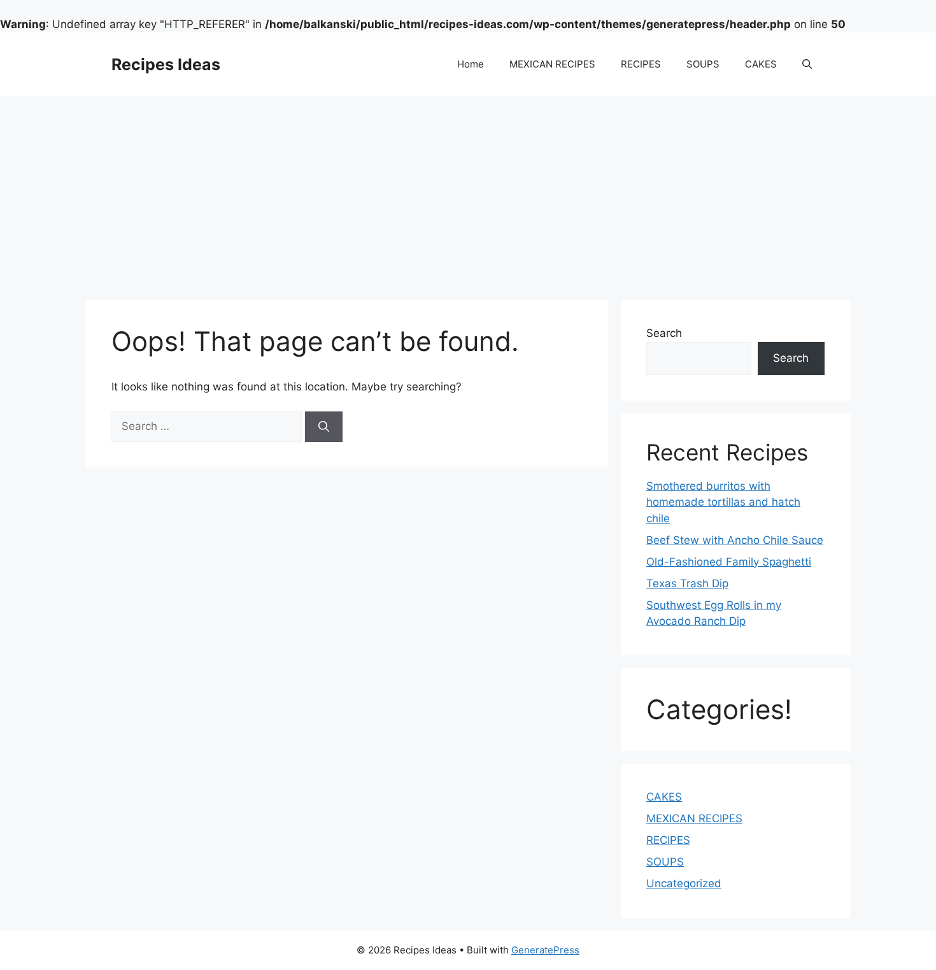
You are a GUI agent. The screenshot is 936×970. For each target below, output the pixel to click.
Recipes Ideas (165, 64)
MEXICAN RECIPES (552, 64)
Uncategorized (683, 883)
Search (664, 333)
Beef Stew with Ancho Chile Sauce (734, 540)
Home (470, 64)
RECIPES (641, 64)
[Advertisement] (468, 192)
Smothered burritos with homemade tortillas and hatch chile (723, 502)
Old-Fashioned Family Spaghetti (728, 561)
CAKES (761, 64)
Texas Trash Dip (687, 583)
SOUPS (703, 64)
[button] (807, 64)
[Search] (324, 426)
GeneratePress (545, 950)
